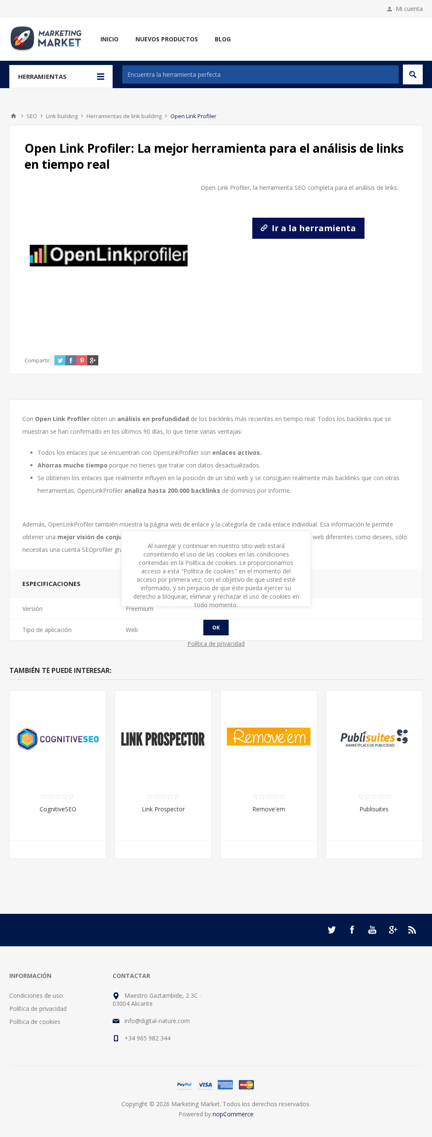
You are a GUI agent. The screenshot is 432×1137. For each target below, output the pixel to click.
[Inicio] (13, 116)
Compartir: (37, 360)
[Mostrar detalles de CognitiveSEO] (58, 739)
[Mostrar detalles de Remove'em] (269, 739)
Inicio (109, 39)
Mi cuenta (409, 9)
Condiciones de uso (36, 995)
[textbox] (260, 74)
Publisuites (374, 809)
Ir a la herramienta (313, 228)
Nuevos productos (166, 39)
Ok (216, 627)
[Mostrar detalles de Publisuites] (374, 739)
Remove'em (268, 809)
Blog (223, 39)
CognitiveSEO (58, 809)
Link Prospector (163, 809)
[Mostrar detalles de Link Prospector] (163, 739)
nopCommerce (233, 1114)
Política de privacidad (38, 1009)
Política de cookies (34, 1022)
